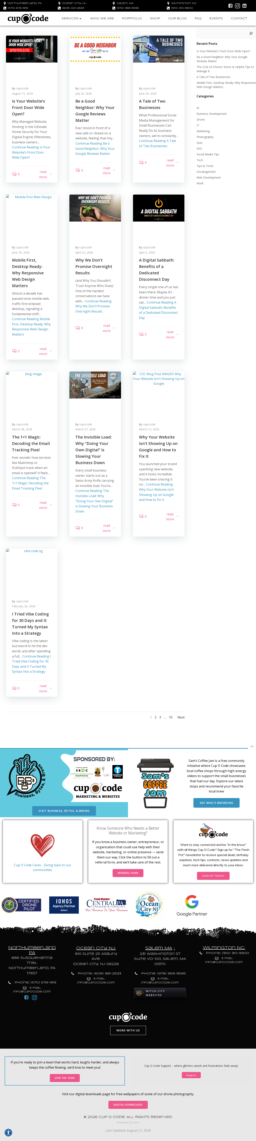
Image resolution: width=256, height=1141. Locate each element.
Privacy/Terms (123, 1122)
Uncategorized (206, 172)
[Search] (251, 33)
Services (70, 18)
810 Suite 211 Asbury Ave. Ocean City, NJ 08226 (96, 959)
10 (170, 717)
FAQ (198, 18)
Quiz (199, 143)
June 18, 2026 (21, 252)
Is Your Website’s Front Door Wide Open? (223, 51)
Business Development (212, 114)
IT (198, 125)
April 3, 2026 (147, 252)
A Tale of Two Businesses (213, 77)
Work (200, 183)
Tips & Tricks (205, 166)
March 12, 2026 (149, 429)
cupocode (22, 88)
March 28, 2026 (22, 429)
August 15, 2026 (22, 93)
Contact (239, 18)
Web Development (209, 177)
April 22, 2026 (84, 252)
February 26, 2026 (23, 606)
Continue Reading (31, 152)
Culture (136, 1122)
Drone (201, 119)
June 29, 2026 (148, 93)
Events (216, 18)
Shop (155, 18)
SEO (199, 148)
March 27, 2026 (85, 429)
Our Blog (177, 18)
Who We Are (102, 18)
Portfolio (132, 18)
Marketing (203, 131)
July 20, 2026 (83, 93)
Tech (200, 160)
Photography (205, 137)
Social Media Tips (208, 154)
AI (198, 108)
